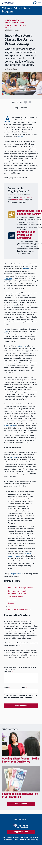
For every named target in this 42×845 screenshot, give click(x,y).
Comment (8, 672)
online (21, 197)
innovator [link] (26, 269)
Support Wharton (21, 832)
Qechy (10, 606)
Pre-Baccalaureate (17, 200)
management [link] (8, 278)
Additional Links (20, 819)
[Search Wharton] (35, 3)
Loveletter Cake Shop (15, 597)
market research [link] (10, 426)
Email (24, 687)
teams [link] (6, 331)
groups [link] (16, 363)
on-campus (28, 197)
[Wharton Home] (8, 3)
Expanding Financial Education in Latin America (20, 795)
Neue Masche (12, 600)
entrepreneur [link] (22, 346)
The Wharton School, (13, 837)
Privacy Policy (8, 840)
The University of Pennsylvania (29, 837)
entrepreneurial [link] (15, 574)
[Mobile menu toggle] (39, 3)
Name (7, 687)
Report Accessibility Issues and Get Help (26, 840)
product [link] (17, 556)
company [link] (13, 457)
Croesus (11, 603)
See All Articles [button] (21, 804)
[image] (24, 101)
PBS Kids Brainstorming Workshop (20, 588)
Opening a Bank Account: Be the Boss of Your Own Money (20, 760)
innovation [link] (21, 137)
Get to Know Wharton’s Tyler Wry (19, 609)
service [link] (14, 305)
